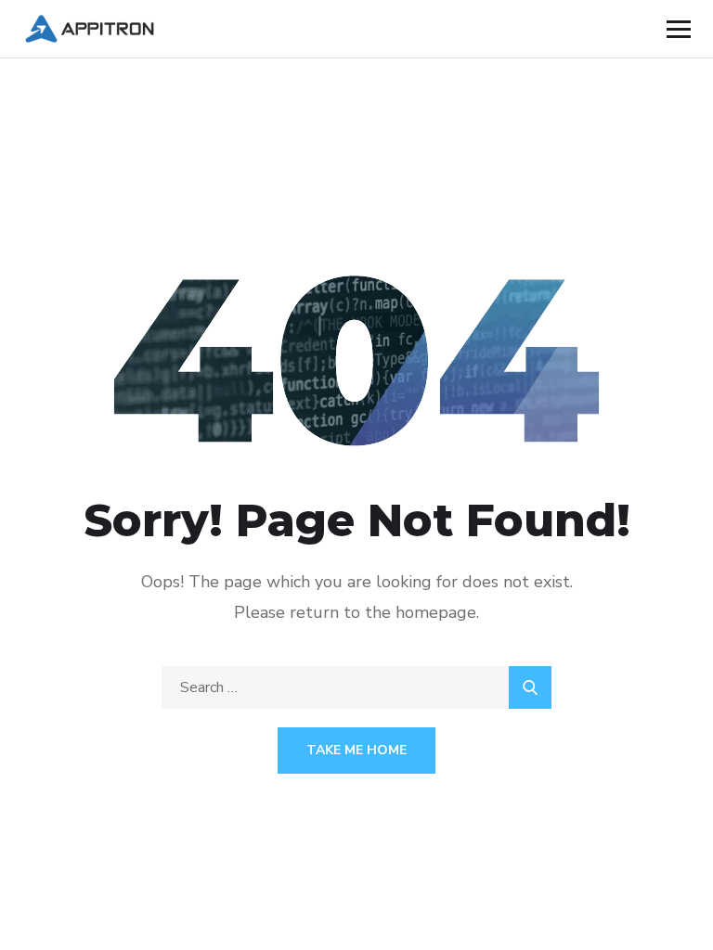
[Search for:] (356, 687)
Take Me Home (356, 750)
